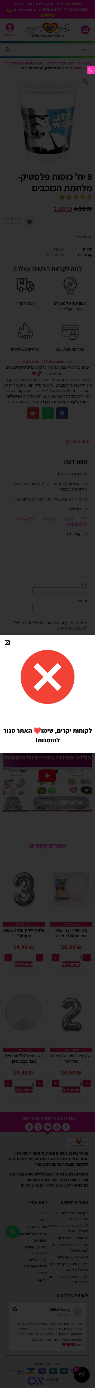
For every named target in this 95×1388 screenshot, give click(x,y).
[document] (47, 694)
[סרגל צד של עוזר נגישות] (91, 70)
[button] (7, 643)
